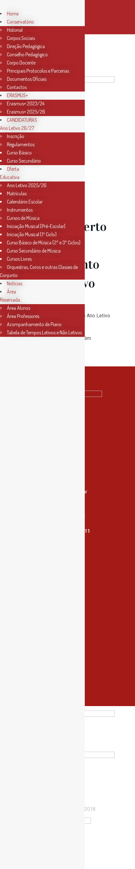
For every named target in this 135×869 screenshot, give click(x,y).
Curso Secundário (24, 161)
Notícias (14, 283)
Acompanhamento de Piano (34, 324)
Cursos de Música (23, 218)
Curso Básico (19, 152)
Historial (15, 30)
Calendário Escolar (25, 201)
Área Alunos (18, 308)
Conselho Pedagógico (27, 54)
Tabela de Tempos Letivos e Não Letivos (44, 332)
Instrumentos (20, 210)
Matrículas (17, 193)
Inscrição (15, 136)
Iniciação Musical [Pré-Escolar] (36, 226)
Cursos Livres (19, 259)
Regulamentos (21, 144)
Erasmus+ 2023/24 (25, 103)
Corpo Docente (21, 62)
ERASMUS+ (17, 95)
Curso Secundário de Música (34, 251)
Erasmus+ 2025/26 (26, 112)
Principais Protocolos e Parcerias (38, 71)
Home (13, 13)
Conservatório (20, 22)
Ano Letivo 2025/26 (26, 185)
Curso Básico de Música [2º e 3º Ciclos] (43, 242)
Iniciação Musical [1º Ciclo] (32, 234)
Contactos (17, 87)
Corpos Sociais (21, 38)
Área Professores (23, 316)
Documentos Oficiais (26, 79)
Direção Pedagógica (26, 46)
